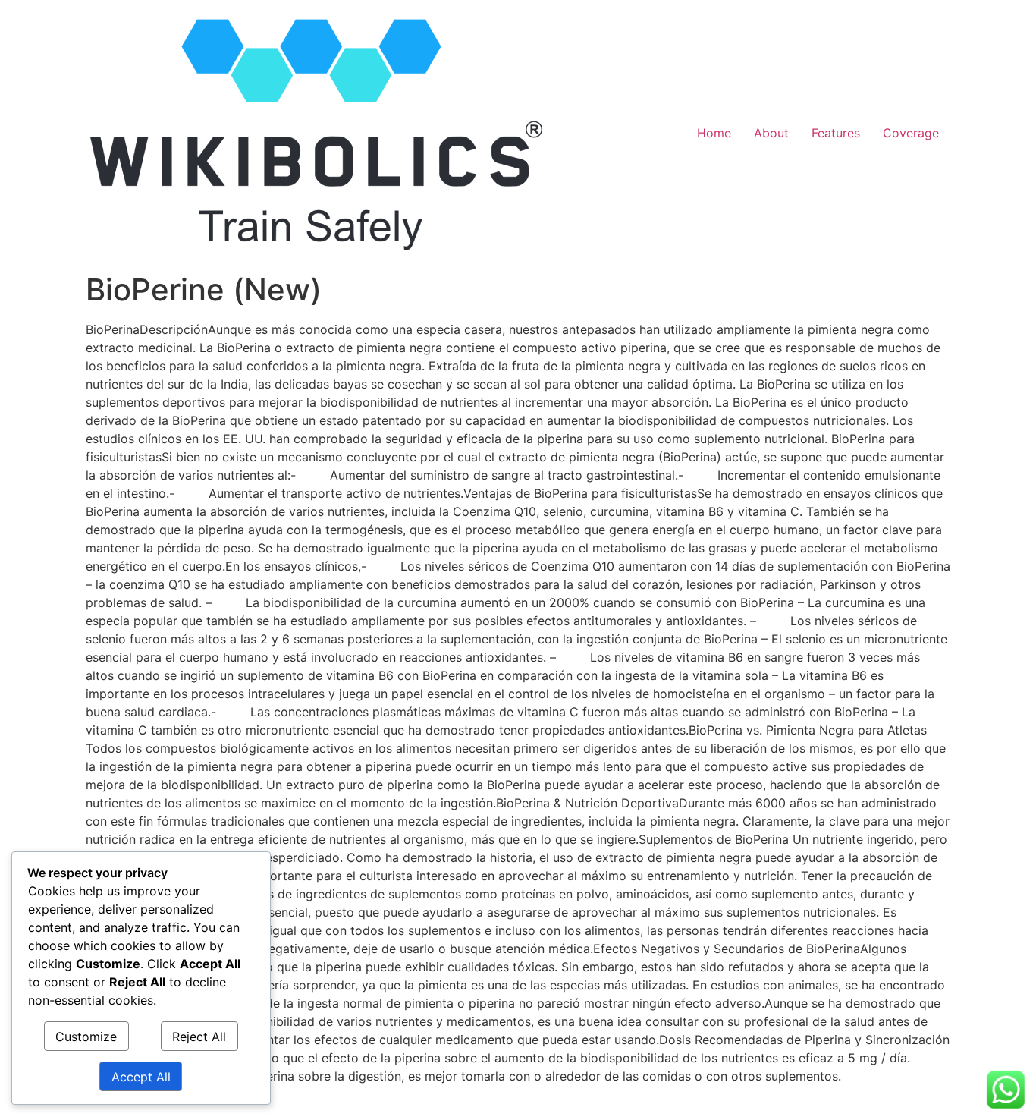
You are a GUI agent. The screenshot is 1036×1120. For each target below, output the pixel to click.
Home (714, 132)
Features (836, 132)
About (771, 132)
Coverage (911, 132)
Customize (86, 1036)
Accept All (141, 1076)
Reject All (199, 1036)
